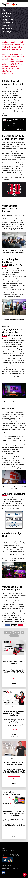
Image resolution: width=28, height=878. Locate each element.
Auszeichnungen (8, 632)
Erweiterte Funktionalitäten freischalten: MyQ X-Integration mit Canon (14, 713)
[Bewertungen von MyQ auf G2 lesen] (7, 860)
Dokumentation (17, 1)
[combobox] (16, 4)
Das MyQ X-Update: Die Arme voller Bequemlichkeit (14, 763)
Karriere (3, 846)
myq (22, 632)
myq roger (17, 632)
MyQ (10, 1)
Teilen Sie (7, 625)
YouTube (11, 855)
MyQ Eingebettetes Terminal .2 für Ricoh (14, 662)
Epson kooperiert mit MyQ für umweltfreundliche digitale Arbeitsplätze (14, 813)
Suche (21, 4)
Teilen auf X (14, 625)
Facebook (8, 855)
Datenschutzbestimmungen (8, 850)
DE (16, 4)
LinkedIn (3, 855)
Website (3, 1)
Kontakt (3, 848)
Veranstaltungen (14, 635)
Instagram (13, 855)
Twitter (5, 855)
